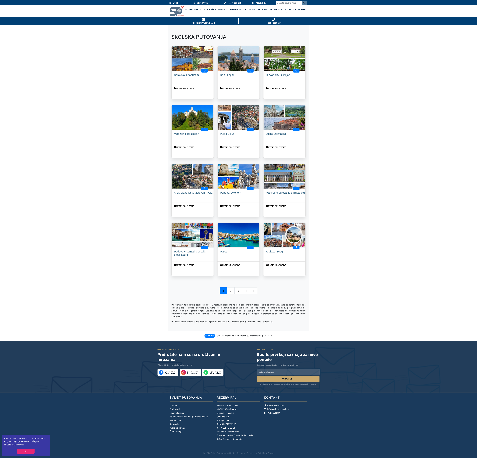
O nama (173, 405)
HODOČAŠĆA (210, 9)
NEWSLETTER (202, 3)
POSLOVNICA (261, 3)
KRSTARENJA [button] (276, 9)
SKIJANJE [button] (262, 9)
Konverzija (174, 424)
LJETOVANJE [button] (249, 9)
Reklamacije (175, 420)
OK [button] (26, 451)
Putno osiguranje (177, 428)
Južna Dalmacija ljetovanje (229, 439)
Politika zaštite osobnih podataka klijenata (190, 416)
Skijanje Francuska (225, 413)
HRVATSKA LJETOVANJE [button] (229, 9)
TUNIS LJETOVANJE (226, 424)
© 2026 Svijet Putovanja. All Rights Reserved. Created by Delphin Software (238, 453)
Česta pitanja (176, 431)
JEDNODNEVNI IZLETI (227, 405)
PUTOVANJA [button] (195, 9)
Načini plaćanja (177, 413)
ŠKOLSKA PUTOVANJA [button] (295, 9)
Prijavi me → (288, 379)
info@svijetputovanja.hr (277, 409)
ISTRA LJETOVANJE (226, 428)
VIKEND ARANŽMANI (227, 409)
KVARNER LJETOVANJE (228, 431)
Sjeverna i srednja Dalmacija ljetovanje (235, 435)
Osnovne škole (224, 416)
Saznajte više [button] (18, 445)
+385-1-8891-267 (234, 3)
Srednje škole (223, 420)
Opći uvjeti (175, 409)
